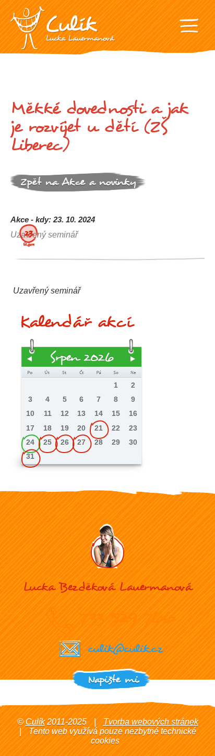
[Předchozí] (30, 359)
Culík (35, 721)
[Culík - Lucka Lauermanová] (62, 28)
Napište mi (113, 679)
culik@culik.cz (124, 648)
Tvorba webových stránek (150, 721)
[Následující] (133, 359)
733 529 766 (127, 617)
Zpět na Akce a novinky (78, 182)
